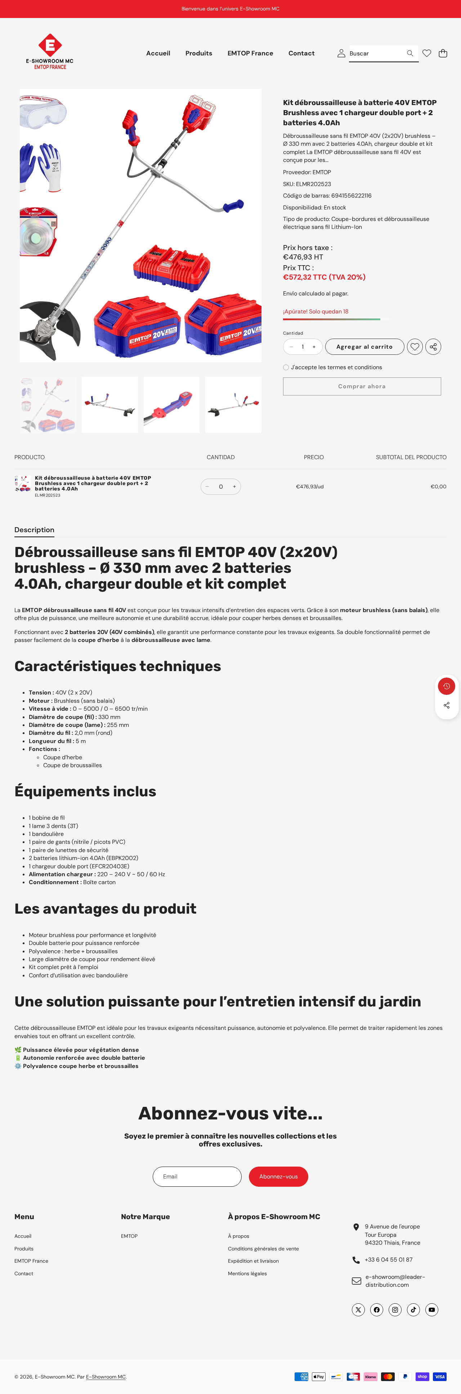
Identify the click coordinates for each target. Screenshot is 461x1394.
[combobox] (384, 53)
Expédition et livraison (253, 1261)
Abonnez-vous (278, 1176)
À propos (238, 1236)
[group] (48, 405)
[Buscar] (410, 53)
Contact (23, 1273)
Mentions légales (247, 1273)
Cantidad (293, 333)
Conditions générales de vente (263, 1248)
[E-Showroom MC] (50, 53)
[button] (437, 9)
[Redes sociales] (446, 705)
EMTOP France (31, 1261)
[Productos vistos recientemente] (446, 686)
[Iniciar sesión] (341, 53)
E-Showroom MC (55, 1376)
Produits (23, 1248)
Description (34, 529)
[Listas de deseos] (427, 53)
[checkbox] (332, 367)
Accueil (22, 1236)
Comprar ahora (362, 386)
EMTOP (322, 172)
